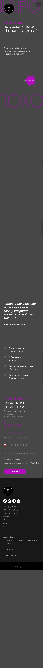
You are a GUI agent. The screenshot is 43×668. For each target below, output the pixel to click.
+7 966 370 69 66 (10, 510)
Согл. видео (7, 543)
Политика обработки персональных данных (19, 534)
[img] (9, 8)
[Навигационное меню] (38, 4)
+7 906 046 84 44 (10, 507)
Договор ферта (8, 537)
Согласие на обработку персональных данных (20, 540)
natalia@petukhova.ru (11, 513)
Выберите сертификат (12, 459)
